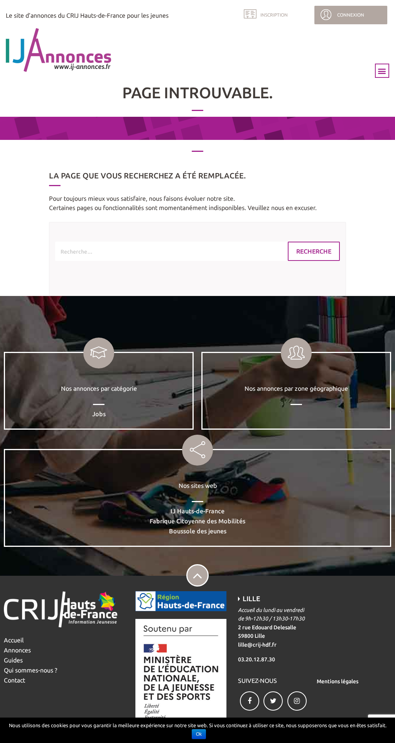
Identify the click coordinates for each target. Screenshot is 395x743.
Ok (199, 734)
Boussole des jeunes (197, 531)
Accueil (14, 640)
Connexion (350, 14)
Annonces (17, 650)
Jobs (99, 413)
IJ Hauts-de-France (197, 511)
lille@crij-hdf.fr (257, 645)
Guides (13, 660)
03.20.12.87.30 (256, 659)
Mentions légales (337, 681)
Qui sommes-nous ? (30, 670)
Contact (14, 680)
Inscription (274, 14)
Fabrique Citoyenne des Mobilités (197, 521)
